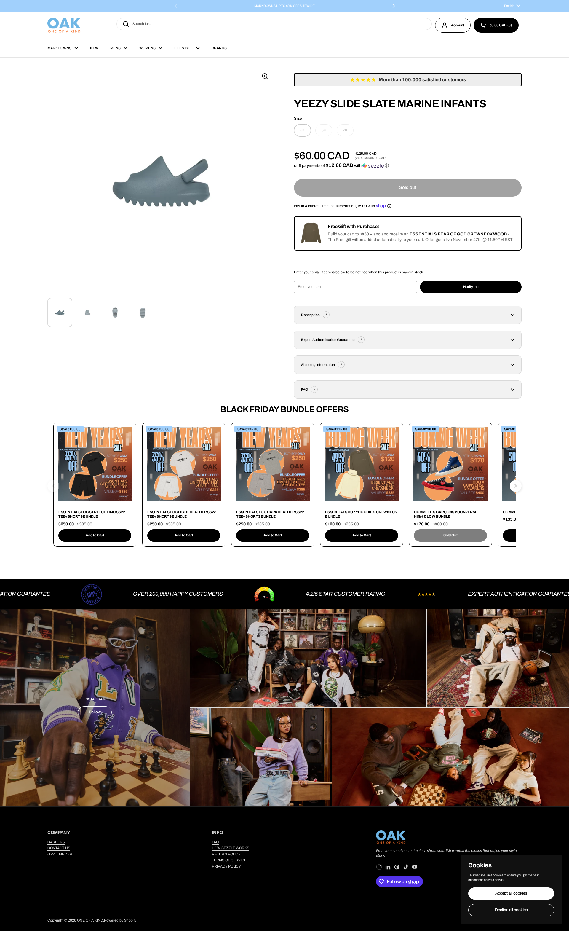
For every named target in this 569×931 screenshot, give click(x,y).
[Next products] (516, 486)
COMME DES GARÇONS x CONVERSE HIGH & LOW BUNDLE (445, 514)
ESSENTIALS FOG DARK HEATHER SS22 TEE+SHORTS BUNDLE (270, 514)
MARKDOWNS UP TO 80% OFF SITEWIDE (284, 5)
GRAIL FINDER (59, 854)
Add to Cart (95, 535)
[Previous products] (53, 486)
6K (324, 130)
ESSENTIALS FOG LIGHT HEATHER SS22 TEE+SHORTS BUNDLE (181, 514)
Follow (95, 712)
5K (302, 130)
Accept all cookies (511, 893)
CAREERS (56, 842)
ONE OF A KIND (90, 920)
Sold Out (450, 535)
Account (457, 25)
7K (345, 130)
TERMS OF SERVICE (229, 860)
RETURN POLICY (226, 854)
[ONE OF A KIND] (64, 25)
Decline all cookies (511, 910)
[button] (496, 25)
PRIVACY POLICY (226, 866)
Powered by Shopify (120, 920)
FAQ (215, 842)
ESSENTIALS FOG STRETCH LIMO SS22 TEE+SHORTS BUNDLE (91, 514)
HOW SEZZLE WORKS (230, 848)
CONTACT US (58, 848)
